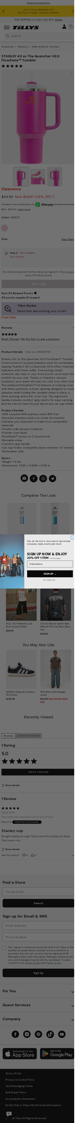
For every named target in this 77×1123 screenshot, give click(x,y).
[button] (73, 602)
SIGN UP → (50, 574)
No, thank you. (49, 580)
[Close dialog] (73, 537)
